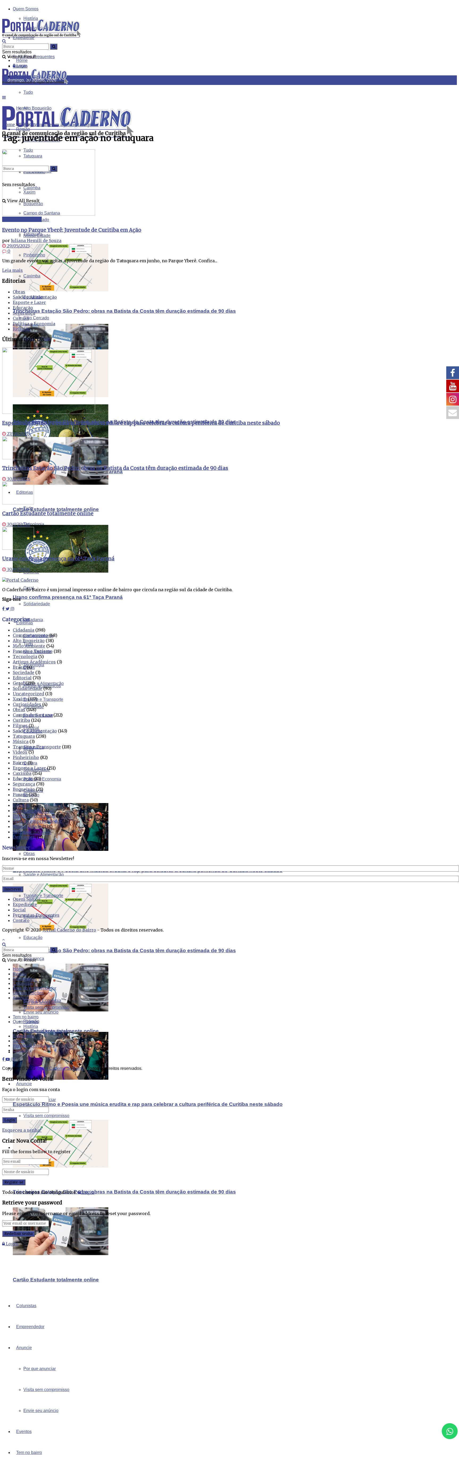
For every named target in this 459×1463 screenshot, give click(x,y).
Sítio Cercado (36, 318)
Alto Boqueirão (29, 640)
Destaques (24, 837)
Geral (18, 683)
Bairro (20, 762)
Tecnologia (33, 524)
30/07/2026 (18, 479)
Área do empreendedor (37, 821)
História (30, 1026)
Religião (22, 329)
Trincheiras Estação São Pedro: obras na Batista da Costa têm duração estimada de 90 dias (124, 311)
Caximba (31, 276)
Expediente (25, 904)
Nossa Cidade (27, 826)
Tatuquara (32, 234)
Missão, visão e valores (45, 1031)
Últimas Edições (28, 993)
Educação (32, 937)
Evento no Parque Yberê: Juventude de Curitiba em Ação (71, 230)
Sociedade (23, 672)
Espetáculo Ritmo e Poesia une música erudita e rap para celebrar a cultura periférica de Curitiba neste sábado (148, 1104)
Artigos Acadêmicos (34, 661)
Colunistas (26, 1305)
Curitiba (21, 720)
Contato (21, 920)
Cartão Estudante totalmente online (56, 509)
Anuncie (24, 1347)
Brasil (19, 667)
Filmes (20, 725)
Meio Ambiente (29, 646)
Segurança (24, 313)
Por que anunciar (39, 1368)
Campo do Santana (22, 219)
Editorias (24, 623)
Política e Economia (34, 323)
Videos (20, 752)
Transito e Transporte (43, 895)
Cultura (30, 979)
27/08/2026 (18, 433)
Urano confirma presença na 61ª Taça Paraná (68, 597)
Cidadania (33, 619)
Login (87, 1192)
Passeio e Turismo (33, 651)
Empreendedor (30, 1326)
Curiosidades (27, 704)
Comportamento (30, 635)
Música (20, 741)
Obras (29, 853)
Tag (23, 124)
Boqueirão (24, 789)
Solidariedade (27, 688)
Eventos (24, 1431)
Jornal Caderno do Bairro (69, 930)
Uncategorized (28, 693)
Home (22, 60)
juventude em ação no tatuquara (64, 124)
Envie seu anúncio (40, 1410)
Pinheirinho (34, 255)
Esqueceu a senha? (22, 1130)
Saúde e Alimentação (43, 874)
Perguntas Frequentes (36, 915)
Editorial (22, 677)
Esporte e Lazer (29, 302)
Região (20, 974)
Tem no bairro (29, 1452)
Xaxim (20, 699)
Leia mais (12, 270)
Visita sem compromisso (46, 1115)
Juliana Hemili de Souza (36, 240)
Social (19, 909)
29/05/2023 (18, 245)
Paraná (20, 794)
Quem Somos (26, 9)
